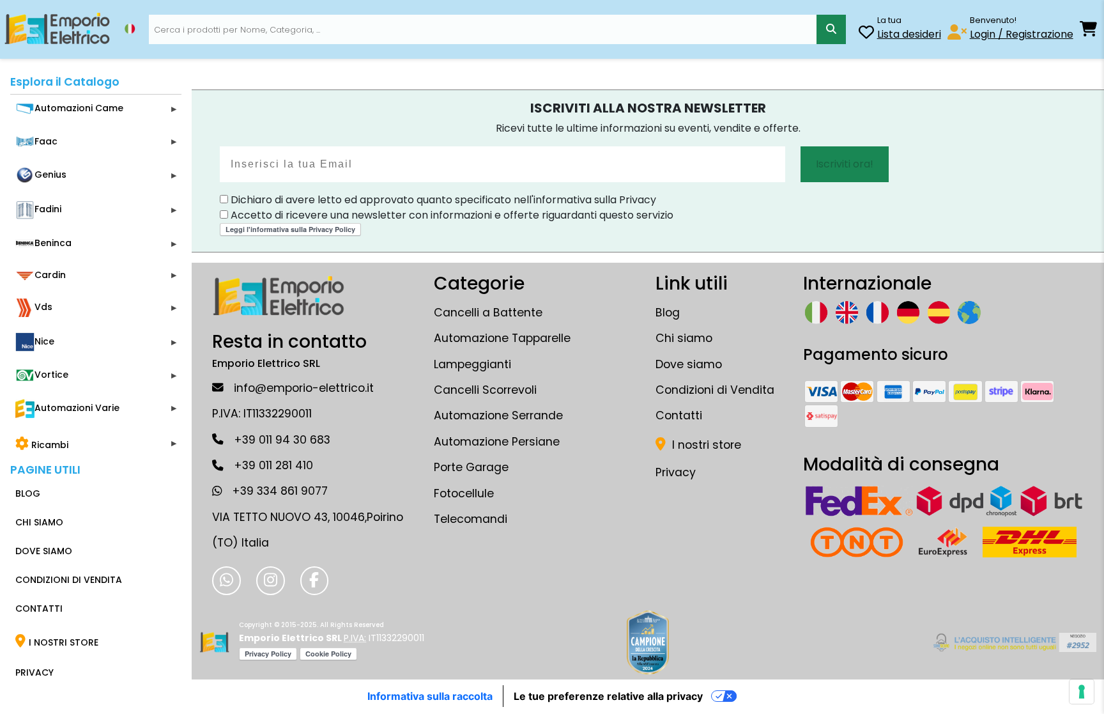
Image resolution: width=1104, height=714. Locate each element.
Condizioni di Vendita (715, 390)
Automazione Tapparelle (502, 338)
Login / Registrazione (1021, 34)
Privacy (676, 472)
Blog (668, 312)
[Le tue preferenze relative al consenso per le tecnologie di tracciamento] (1082, 691)
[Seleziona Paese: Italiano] (129, 28)
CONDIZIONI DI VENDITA (68, 579)
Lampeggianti (472, 364)
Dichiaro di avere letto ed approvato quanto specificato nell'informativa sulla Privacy (442, 199)
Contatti (679, 415)
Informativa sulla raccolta (430, 696)
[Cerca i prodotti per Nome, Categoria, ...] (831, 29)
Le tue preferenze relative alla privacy (608, 696)
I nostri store (705, 445)
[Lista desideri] (866, 34)
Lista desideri (909, 34)
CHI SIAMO (39, 522)
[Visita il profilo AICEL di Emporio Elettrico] (1013, 642)
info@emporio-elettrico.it (304, 388)
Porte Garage (471, 467)
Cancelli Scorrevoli (485, 390)
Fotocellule (464, 493)
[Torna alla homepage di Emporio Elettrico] (214, 642)
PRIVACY (34, 672)
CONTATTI (39, 608)
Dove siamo (689, 364)
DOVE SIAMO (43, 551)
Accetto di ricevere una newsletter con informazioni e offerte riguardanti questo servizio (450, 215)
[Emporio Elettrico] (57, 29)
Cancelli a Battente (488, 312)
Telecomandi (470, 519)
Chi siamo (684, 338)
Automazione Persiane (497, 441)
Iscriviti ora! (844, 164)
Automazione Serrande (498, 415)
